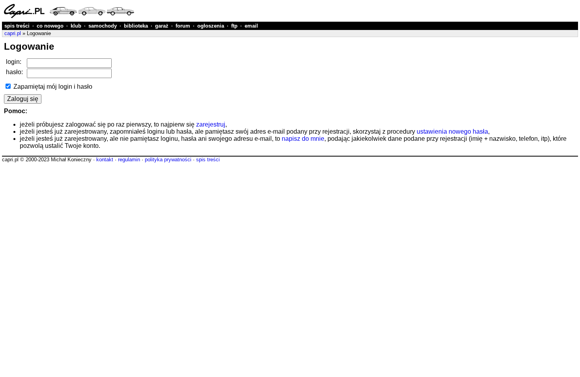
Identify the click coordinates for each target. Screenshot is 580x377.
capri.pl (12, 33)
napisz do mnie (303, 138)
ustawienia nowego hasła (452, 131)
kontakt (104, 159)
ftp (234, 26)
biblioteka (136, 26)
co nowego (50, 26)
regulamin (129, 159)
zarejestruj (210, 124)
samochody (102, 26)
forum (183, 26)
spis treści (17, 26)
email (251, 26)
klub (76, 26)
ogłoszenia (210, 26)
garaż (161, 26)
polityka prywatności (168, 159)
